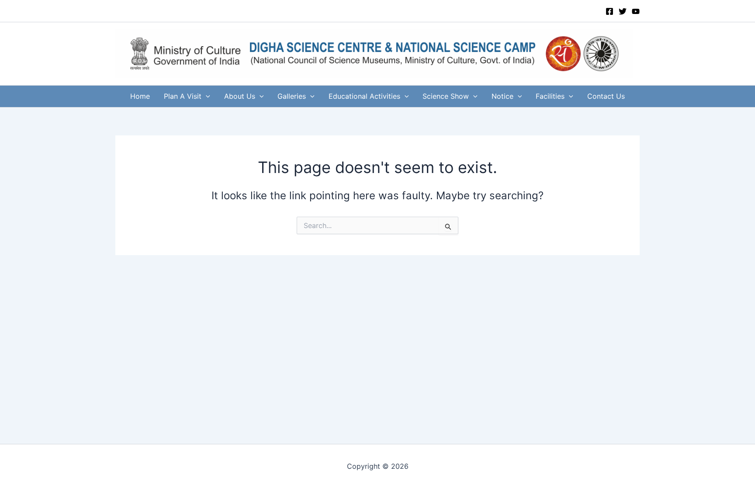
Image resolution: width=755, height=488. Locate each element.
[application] (205, 96)
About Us (239, 96)
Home (140, 96)
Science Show (446, 96)
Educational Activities (364, 96)
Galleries (291, 96)
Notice (502, 96)
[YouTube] (636, 11)
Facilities (550, 96)
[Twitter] (623, 11)
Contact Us (606, 96)
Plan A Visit (182, 96)
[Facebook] (609, 11)
